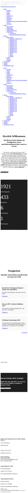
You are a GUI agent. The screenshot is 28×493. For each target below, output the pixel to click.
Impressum (22, 490)
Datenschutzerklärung (6, 491)
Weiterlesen (5, 296)
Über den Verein (4, 172)
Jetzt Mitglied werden (6, 388)
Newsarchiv (24, 332)
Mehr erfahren (4, 362)
